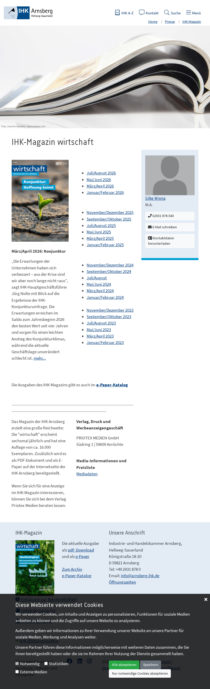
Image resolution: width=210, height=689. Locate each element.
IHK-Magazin (191, 21)
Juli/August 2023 (101, 323)
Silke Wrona (155, 198)
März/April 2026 (100, 186)
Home (153, 21)
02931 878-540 (163, 215)
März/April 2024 (100, 290)
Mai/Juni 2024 (99, 284)
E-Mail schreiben (164, 227)
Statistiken (58, 663)
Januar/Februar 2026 (105, 192)
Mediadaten (87, 474)
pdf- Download (81, 550)
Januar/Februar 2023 (105, 342)
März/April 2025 (100, 238)
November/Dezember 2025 (110, 212)
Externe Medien (33, 672)
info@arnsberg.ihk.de (140, 575)
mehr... (40, 358)
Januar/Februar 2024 (105, 297)
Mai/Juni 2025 (99, 232)
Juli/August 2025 (101, 225)
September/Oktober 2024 (109, 271)
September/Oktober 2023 (109, 316)
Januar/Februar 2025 (105, 245)
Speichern (150, 664)
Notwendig (30, 663)
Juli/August (97, 278)
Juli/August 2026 (101, 173)
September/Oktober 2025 (109, 219)
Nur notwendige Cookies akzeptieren (140, 673)
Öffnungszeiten (122, 582)
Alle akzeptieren (124, 664)
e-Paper (82, 556)
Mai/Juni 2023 (99, 329)
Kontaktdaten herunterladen (161, 241)
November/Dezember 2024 (110, 265)
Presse (170, 21)
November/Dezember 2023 (110, 310)
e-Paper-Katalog (76, 575)
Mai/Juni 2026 (99, 179)
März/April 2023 (100, 336)
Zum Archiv (72, 569)
